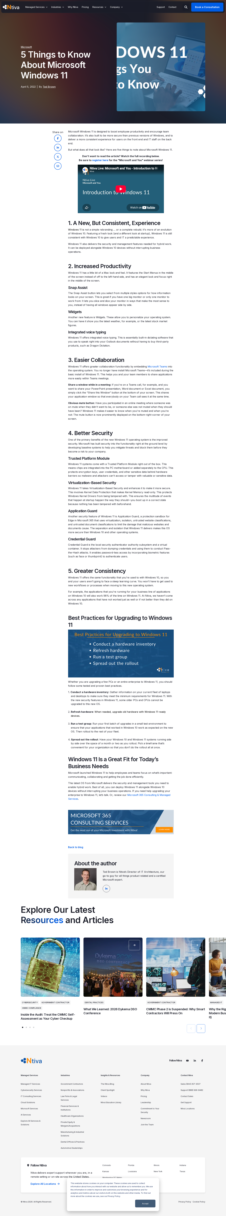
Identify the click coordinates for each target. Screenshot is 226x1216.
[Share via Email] (57, 166)
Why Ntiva (145, 1090)
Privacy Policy (114, 1196)
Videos (104, 1096)
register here (100, 160)
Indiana (183, 1165)
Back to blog (75, 847)
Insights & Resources (110, 1075)
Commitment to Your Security (150, 1110)
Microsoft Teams (157, 366)
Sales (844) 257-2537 (190, 1084)
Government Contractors (72, 1084)
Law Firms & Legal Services (69, 1098)
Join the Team (147, 1124)
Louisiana (132, 1171)
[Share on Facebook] (57, 138)
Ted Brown (49, 86)
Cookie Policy (199, 1202)
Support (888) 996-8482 (192, 1090)
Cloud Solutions (28, 1102)
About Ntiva (146, 1084)
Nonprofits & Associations (72, 1090)
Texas (182, 1171)
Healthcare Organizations (72, 1116)
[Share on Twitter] (57, 156)
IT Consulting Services (31, 1096)
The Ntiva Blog (107, 1084)
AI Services (26, 1115)
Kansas (105, 1171)
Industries (65, 1075)
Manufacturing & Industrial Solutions (72, 1134)
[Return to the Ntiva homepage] (11, 7)
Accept (145, 1203)
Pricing (144, 1096)
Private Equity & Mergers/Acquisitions (70, 1124)
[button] (22, 1027)
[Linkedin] (106, 888)
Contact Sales (187, 1096)
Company (145, 1075)
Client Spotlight (108, 1090)
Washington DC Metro (112, 1177)
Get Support (186, 1102)
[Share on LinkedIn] (57, 147)
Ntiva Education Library (111, 1102)
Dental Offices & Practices (73, 1142)
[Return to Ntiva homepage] (31, 1061)
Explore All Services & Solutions (30, 1123)
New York (158, 1171)
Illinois (156, 1165)
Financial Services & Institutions (70, 1108)
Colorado (106, 1165)
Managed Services (29, 1075)
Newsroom (146, 1118)
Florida (131, 1165)
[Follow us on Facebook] (202, 1061)
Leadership (146, 1102)
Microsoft (26, 47)
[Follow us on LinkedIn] (195, 1061)
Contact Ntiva (187, 1075)
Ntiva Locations (188, 1108)
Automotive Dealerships (72, 1148)
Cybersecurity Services (31, 1090)
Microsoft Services (29, 1108)
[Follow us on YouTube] (187, 1061)
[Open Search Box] (185, 7)
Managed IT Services (30, 1084)
